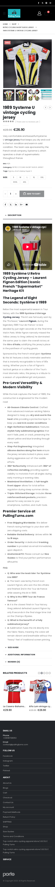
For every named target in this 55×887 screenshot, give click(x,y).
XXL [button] (42, 177)
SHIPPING (7, 821)
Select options (21, 684)
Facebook (5, 204)
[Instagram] (50, 3)
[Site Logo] (14, 13)
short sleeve (20, 171)
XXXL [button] (15, 182)
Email (26, 204)
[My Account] (39, 13)
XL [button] (34, 177)
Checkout (7, 797)
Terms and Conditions (13, 836)
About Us (7, 783)
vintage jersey (12, 139)
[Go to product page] (14, 691)
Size (5, 177)
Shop (5, 826)
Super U (29, 171)
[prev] (46, 108)
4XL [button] (24, 182)
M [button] (20, 177)
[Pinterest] (46, 3)
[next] (50, 108)
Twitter (10, 204)
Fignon (32, 321)
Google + (21, 204)
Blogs (5, 787)
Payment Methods (11, 812)
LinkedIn (16, 204)
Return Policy (9, 817)
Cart (5, 792)
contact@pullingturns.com (15, 744)
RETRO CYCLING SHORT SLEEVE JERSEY (27, 167)
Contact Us (8, 802)
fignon (11, 171)
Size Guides (8, 831)
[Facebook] (38, 3)
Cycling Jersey (11, 317)
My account (8, 807)
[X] (42, 3)
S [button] (13, 177)
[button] (5, 13)
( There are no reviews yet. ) (27, 122)
